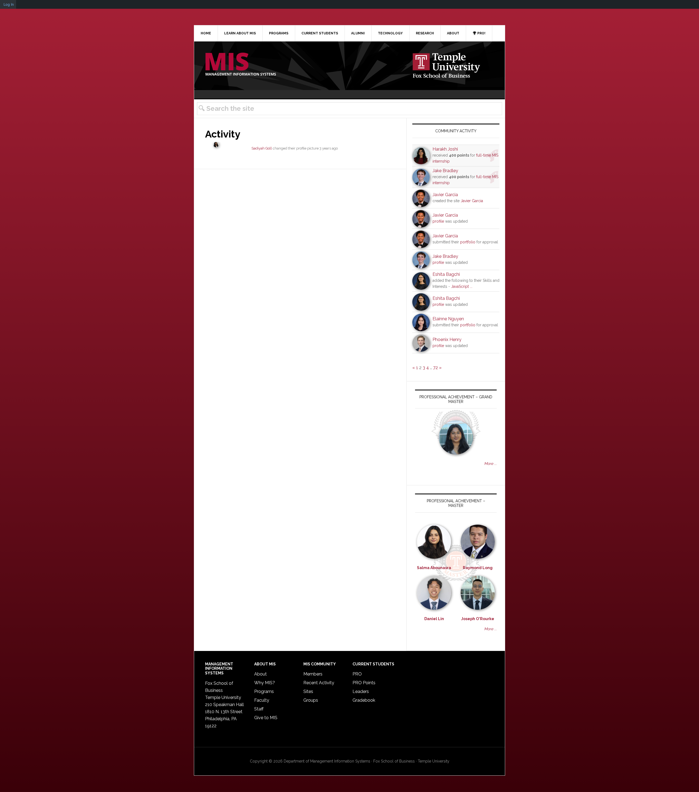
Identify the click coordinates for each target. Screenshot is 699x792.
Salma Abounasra (434, 568)
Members (312, 674)
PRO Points (364, 682)
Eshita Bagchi (446, 274)
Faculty (261, 700)
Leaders (361, 691)
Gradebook (364, 700)
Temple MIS (240, 64)
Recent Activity (318, 682)
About (260, 674)
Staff (258, 709)
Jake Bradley (445, 170)
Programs (264, 691)
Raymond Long (478, 568)
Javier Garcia (445, 194)
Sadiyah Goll (261, 148)
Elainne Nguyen (448, 318)
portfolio (467, 242)
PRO (357, 674)
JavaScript (460, 286)
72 (435, 367)
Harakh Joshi (445, 149)
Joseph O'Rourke (477, 619)
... (471, 286)
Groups (310, 700)
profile (438, 221)
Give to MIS (265, 717)
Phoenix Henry (447, 339)
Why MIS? (264, 682)
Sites (308, 691)
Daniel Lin (434, 619)
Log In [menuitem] (9, 4)
